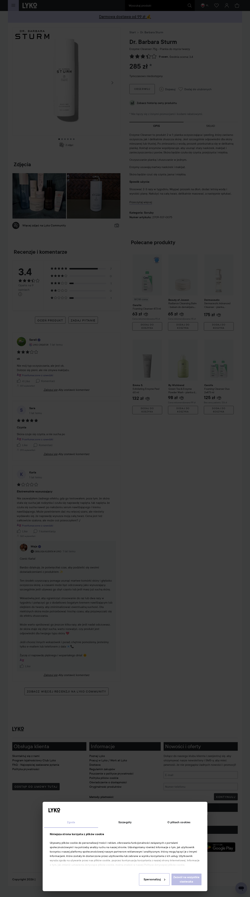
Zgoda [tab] (71, 822)
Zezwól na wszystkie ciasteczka (186, 879)
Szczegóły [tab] (125, 822)
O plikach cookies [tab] (178, 822)
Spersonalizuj (152, 879)
